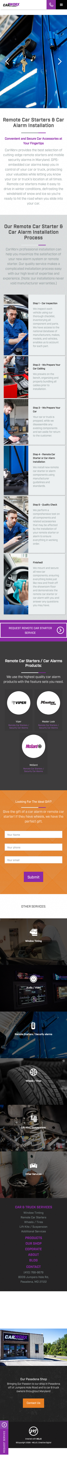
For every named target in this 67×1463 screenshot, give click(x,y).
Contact (33, 1266)
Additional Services (33, 1231)
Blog (33, 1260)
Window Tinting (33, 1212)
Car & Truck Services (33, 1207)
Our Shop (33, 1243)
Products (33, 1238)
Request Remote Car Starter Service (30, 630)
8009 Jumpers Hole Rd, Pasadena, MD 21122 (33, 1279)
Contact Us (33, 1402)
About (33, 1254)
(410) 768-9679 (33, 1272)
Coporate (33, 1249)
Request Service (4, 1442)
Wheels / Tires (33, 1221)
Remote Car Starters (33, 1217)
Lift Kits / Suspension (33, 1226)
